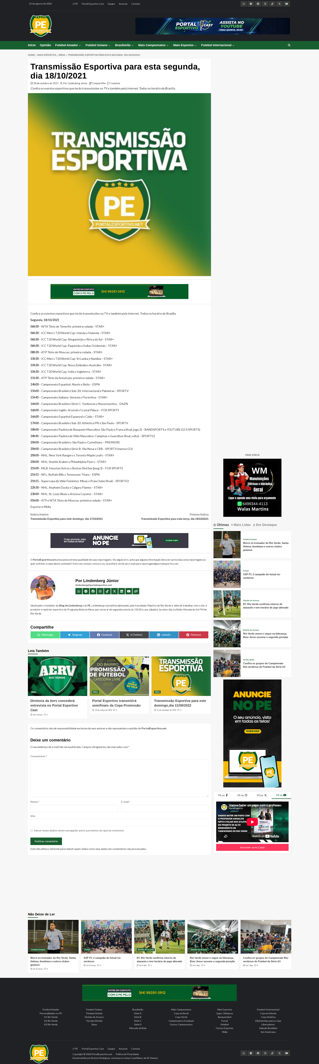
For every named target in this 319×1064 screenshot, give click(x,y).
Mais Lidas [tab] (242, 525)
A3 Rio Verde (248, 660)
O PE (75, 3)
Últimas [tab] (222, 525)
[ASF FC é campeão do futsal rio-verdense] (227, 573)
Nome (35, 801)
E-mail (125, 801)
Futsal (246, 571)
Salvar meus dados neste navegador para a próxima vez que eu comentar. (79, 830)
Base (94, 1024)
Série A (138, 1013)
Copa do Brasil (181, 1013)
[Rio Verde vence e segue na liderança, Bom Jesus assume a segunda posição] (227, 633)
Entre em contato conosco (87, 563)
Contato (135, 3)
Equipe (111, 3)
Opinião (45, 45)
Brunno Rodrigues (100, 1058)
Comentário (38, 756)
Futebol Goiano (96, 45)
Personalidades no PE (51, 1013)
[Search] (289, 45)
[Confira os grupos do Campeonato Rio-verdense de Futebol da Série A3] (227, 663)
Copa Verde (181, 1017)
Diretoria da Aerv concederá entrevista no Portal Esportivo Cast (54, 705)
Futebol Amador (66, 45)
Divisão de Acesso (251, 600)
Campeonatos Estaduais (181, 1020)
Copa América (268, 1017)
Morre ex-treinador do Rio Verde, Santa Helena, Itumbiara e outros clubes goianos (265, 546)
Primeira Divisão (94, 1013)
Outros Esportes (224, 1028)
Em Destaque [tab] (266, 525)
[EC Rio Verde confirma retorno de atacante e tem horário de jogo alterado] (227, 603)
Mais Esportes (183, 45)
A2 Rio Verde (51, 1020)
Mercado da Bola (137, 1028)
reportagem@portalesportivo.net (159, 563)
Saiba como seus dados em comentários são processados (114, 848)
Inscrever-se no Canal (252, 847)
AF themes (152, 1058)
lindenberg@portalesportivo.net (93, 585)
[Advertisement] (159, 884)
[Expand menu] (79, 45)
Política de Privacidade (127, 1054)
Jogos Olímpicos (224, 1013)
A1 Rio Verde (51, 1017)
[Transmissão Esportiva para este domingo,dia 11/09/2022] (181, 676)
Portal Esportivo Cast (93, 3)
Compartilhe (99, 83)
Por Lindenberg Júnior (75, 83)
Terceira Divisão (94, 1020)
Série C (138, 1020)
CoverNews (136, 1058)
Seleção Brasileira (268, 1028)
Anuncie (123, 3)
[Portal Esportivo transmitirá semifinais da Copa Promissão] (119, 676)
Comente (115, 83)
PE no (221, 795)
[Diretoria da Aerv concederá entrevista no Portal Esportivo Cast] (57, 676)
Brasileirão (123, 45)
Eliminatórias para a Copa (268, 1020)
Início (32, 45)
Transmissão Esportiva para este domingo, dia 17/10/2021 (66, 516)
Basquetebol (224, 1017)
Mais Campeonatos (151, 45)
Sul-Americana (268, 1031)
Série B (137, 1017)
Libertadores (268, 1024)
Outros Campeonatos (181, 1024)
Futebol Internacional (216, 45)
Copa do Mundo (268, 1013)
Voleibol (224, 1024)
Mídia (33, 692)
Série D (138, 1024)
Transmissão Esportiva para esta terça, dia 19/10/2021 (175, 516)
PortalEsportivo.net (102, 1054)
